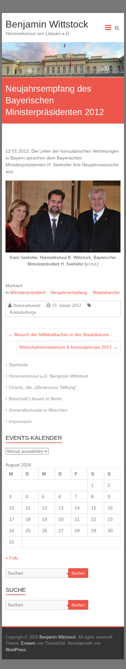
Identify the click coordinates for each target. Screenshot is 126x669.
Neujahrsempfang (69, 292)
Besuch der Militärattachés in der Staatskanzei (58, 334)
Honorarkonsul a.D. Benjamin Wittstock (49, 376)
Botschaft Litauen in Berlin (35, 398)
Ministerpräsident (28, 292)
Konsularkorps (23, 312)
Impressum (20, 421)
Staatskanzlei (106, 292)
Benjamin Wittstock (46, 24)
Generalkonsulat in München (38, 410)
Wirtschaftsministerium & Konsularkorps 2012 (68, 347)
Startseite (18, 364)
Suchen (78, 573)
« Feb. (12, 557)
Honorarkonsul (26, 305)
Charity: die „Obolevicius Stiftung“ (43, 387)
